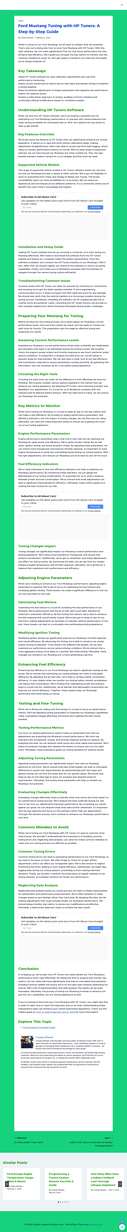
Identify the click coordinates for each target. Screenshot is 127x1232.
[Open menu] (121, 5)
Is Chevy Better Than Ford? (28, 1140)
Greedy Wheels (27, 38)
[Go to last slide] (7, 1184)
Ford (20, 21)
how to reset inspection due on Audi (55, 1012)
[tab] (58, 1202)
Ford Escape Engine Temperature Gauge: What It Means (20, 1177)
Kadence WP (96, 1224)
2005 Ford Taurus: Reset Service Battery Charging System (91, 1142)
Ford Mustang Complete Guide (38, 1027)
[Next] (120, 1184)
